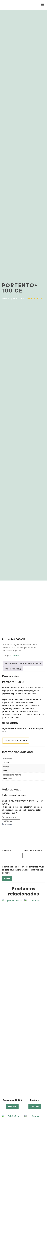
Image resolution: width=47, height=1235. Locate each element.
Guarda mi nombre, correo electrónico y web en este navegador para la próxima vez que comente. (23, 870)
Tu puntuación (9, 817)
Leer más (12, 1106)
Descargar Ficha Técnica (15, 741)
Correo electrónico (32, 850)
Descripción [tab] (11, 663)
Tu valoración (7, 824)
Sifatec (15, 655)
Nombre (6, 850)
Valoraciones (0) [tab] (13, 668)
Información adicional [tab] (30, 663)
